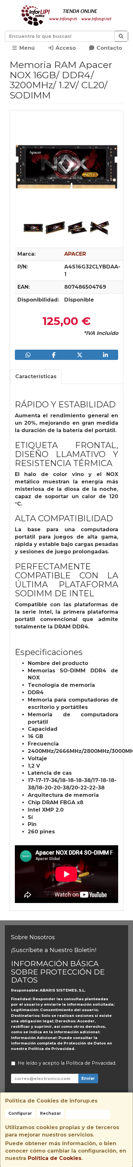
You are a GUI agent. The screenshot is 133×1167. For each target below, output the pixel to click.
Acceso (65, 48)
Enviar (88, 1078)
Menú (26, 48)
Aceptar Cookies (88, 1114)
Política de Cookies (54, 1158)
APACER (75, 254)
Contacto (108, 48)
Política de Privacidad (51, 1048)
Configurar (20, 1113)
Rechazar (50, 1113)
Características (35, 376)
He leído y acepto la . (67, 1063)
